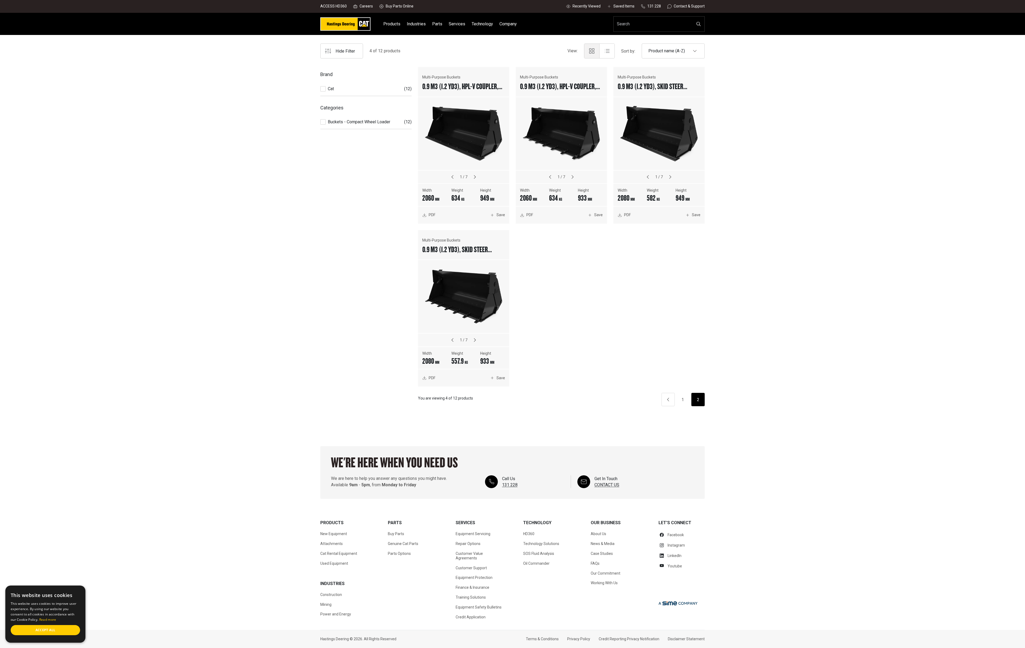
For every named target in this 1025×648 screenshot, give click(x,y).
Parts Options (399, 553)
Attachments (331, 544)
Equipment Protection (474, 577)
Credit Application (471, 617)
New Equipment (333, 534)
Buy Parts (396, 534)
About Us (598, 534)
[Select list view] (607, 51)
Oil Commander (536, 563)
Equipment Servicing (473, 534)
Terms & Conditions (542, 639)
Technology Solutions (541, 544)
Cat (331, 88)
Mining (326, 604)
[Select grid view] (591, 51)
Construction (331, 594)
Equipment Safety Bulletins (479, 607)
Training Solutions (471, 597)
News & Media (602, 544)
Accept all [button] (46, 630)
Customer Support (471, 568)
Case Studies (602, 553)
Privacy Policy (578, 639)
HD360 (528, 534)
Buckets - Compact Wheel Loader (359, 121)
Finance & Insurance (472, 587)
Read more (47, 619)
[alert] (45, 614)
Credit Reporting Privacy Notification (629, 639)
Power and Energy (335, 614)
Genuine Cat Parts (403, 544)
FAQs (595, 563)
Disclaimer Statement (686, 639)
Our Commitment (605, 573)
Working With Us (604, 583)
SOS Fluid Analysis (538, 553)
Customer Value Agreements (469, 555)
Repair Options (468, 544)
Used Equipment (334, 563)
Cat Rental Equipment (338, 553)
